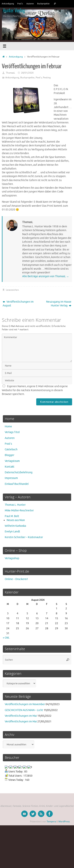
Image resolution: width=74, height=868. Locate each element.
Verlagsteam (12, 461)
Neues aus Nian (16, 520)
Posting (47, 77)
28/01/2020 (27, 72)
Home (8, 426)
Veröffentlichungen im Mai (21, 715)
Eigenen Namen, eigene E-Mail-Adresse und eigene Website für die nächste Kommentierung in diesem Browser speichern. (35, 390)
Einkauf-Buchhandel (17, 484)
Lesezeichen (12, 289)
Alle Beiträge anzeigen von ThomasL (45, 276)
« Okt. (6, 637)
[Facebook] (49, 814)
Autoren (30, 3)
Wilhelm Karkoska (15, 525)
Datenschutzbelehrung (18, 472)
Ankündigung (8, 3)
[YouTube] (24, 814)
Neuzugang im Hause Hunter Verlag (58, 303)
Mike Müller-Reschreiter (19, 510)
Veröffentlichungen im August (18, 303)
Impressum (11, 478)
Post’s (20, 3)
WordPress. (64, 821)
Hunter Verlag (14, 11)
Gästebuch (11, 449)
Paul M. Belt (12, 516)
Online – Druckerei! (16, 579)
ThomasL (10, 72)
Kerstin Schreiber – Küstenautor (24, 537)
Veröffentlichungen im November (25, 704)
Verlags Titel (12, 432)
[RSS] (41, 814)
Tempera (51, 821)
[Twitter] (33, 814)
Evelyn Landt (12, 531)
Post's (39, 77)
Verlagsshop (12, 558)
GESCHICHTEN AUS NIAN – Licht (24, 710)
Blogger (9, 455)
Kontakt (9, 466)
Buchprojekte (43, 3)
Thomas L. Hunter (15, 504)
